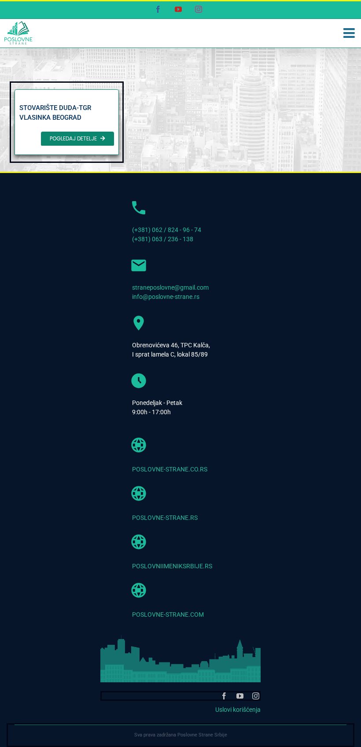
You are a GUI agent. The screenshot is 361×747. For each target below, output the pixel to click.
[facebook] (224, 695)
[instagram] (255, 695)
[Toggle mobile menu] (350, 33)
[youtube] (239, 695)
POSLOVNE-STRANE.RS (165, 517)
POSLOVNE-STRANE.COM (168, 614)
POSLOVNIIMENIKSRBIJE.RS (172, 566)
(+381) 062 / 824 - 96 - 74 (166, 229)
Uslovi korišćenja (238, 709)
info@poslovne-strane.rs (165, 296)
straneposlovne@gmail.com (170, 287)
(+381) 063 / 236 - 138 (162, 239)
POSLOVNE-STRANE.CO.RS (169, 469)
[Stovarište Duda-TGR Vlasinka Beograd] (67, 122)
